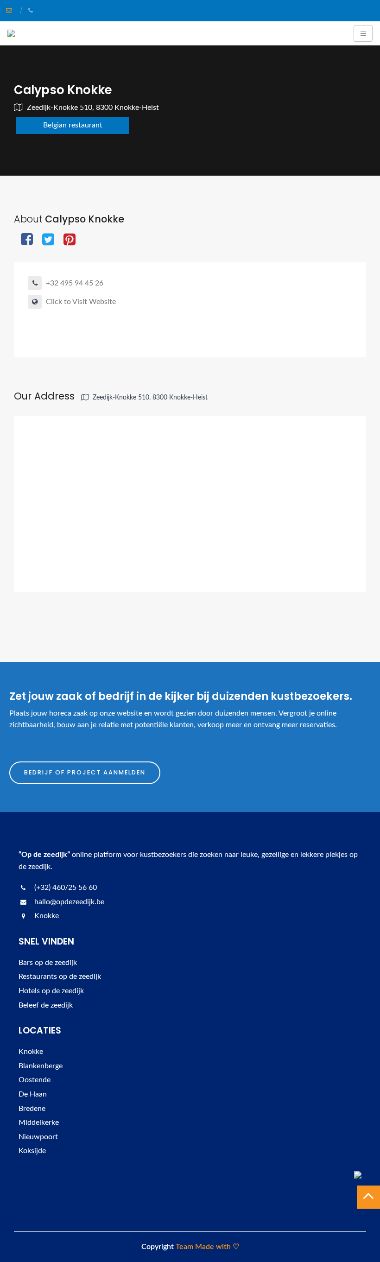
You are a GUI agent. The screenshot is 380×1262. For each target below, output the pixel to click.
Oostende (35, 1080)
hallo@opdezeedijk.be (68, 902)
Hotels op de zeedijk (51, 991)
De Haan (33, 1094)
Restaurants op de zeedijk (60, 976)
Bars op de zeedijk (48, 962)
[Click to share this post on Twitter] (48, 240)
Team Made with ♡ (207, 1246)
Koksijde (32, 1150)
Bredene (32, 1108)
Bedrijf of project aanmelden (85, 772)
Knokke (31, 1051)
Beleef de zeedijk (46, 1005)
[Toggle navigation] (363, 33)
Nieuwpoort (38, 1137)
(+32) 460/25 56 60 (64, 887)
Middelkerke (39, 1122)
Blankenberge (41, 1066)
